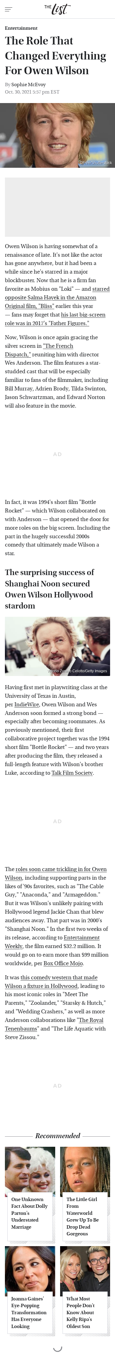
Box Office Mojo (63, 963)
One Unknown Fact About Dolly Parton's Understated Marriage (29, 1213)
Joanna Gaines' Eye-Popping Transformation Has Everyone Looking (29, 1312)
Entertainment (21, 28)
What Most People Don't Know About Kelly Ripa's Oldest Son (80, 1312)
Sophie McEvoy (28, 84)
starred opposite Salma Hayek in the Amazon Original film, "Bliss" (57, 297)
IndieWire (26, 704)
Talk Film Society (72, 773)
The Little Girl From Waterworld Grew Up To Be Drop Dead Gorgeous (83, 1216)
